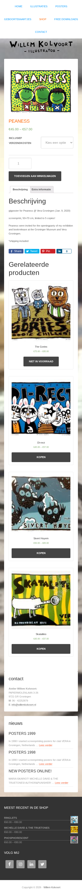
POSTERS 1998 (22, 752)
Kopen (41, 457)
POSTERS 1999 (22, 733)
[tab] (20, 189)
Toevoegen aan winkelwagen (35, 176)
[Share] (59, 251)
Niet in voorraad (41, 361)
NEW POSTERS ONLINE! (30, 771)
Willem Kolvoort (41, 46)
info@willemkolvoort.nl (24, 704)
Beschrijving (20, 189)
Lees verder (45, 745)
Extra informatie (41, 189)
